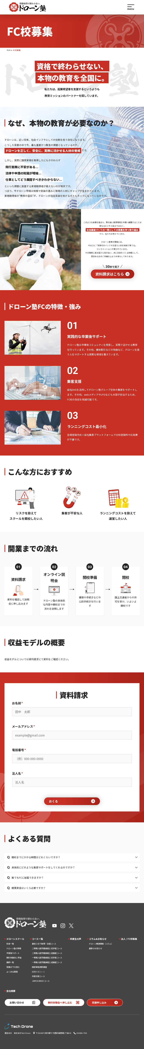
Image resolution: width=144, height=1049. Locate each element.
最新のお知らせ (95, 948)
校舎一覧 (10, 943)
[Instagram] (62, 925)
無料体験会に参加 (13, 957)
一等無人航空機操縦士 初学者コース (47, 957)
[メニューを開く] (131, 7)
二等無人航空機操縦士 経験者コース (47, 953)
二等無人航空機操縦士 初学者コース (47, 948)
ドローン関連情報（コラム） (101, 943)
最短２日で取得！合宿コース (44, 943)
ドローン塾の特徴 (13, 948)
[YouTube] (54, 925)
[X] (71, 925)
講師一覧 (10, 962)
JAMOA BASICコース (41, 980)
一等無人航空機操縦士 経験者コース (47, 962)
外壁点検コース (38, 976)
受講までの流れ (13, 967)
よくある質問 (12, 971)
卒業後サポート (13, 953)
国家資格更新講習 (39, 967)
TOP (8, 50)
